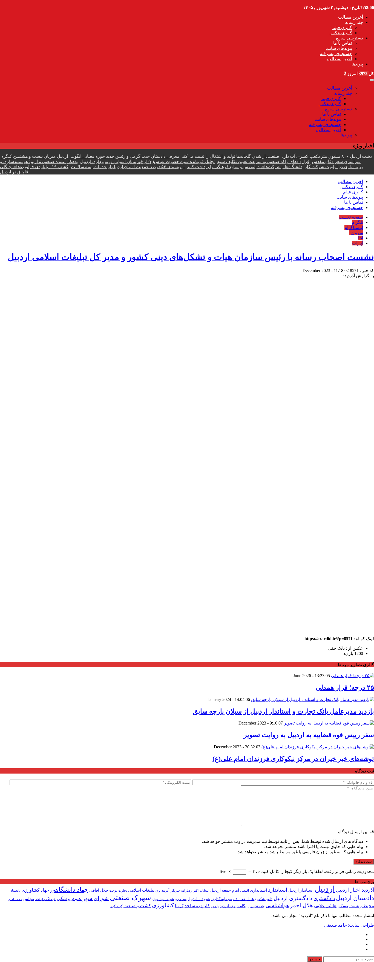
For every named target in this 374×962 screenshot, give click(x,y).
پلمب (215, 906)
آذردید (368, 890)
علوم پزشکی (69, 898)
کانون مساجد (197, 905)
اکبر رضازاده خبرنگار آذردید (180, 890)
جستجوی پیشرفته (336, 53)
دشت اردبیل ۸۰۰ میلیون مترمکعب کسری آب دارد (327, 156)
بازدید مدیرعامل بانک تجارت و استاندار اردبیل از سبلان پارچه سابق (283, 711)
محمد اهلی (15, 899)
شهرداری (180, 899)
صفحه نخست (351, 217)
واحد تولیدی (257, 906)
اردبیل (325, 888)
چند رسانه (354, 22)
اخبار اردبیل (348, 890)
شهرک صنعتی (130, 898)
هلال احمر (301, 905)
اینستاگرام (353, 227)
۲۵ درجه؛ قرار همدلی (345, 687)
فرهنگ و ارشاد (45, 899)
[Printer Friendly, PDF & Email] (9, 632)
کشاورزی (163, 905)
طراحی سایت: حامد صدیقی (349, 925)
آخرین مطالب (350, 17)
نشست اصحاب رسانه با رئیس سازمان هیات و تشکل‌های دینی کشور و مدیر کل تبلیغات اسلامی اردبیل (191, 257)
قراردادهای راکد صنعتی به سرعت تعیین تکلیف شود (263, 161)
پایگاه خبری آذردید (234, 906)
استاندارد (277, 890)
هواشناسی (277, 905)
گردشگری (116, 906)
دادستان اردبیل (355, 898)
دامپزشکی (264, 899)
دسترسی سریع (349, 38)
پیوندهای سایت (339, 48)
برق (158, 890)
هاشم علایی (325, 905)
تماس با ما (342, 43)
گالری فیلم (342, 27)
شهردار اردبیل (199, 899)
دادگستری (324, 898)
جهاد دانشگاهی (69, 889)
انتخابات (204, 890)
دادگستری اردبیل (293, 898)
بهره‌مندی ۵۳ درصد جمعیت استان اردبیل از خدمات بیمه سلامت (128, 166)
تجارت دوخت (118, 890)
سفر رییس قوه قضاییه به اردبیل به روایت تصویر (309, 734)
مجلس (28, 899)
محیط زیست (361, 905)
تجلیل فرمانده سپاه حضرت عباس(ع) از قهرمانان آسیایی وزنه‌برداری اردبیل (147, 161)
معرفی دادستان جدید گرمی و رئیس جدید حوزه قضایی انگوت (124, 156)
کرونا (179, 905)
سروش (356, 232)
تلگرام (357, 222)
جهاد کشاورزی (35, 890)
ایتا (360, 238)
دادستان (15, 890)
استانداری (258, 890)
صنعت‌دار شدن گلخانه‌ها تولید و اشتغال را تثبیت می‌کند (230, 156)
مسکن (343, 906)
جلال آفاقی (98, 890)
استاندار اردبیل (300, 890)
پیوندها (357, 64)
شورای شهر (96, 898)
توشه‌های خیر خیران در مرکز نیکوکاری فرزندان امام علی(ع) (293, 758)
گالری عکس (340, 32)
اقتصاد (244, 890)
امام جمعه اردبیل (224, 890)
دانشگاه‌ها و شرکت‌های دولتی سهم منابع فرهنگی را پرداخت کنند (244, 166)
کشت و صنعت (137, 905)
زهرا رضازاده (244, 899)
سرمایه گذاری (221, 899)
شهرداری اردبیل (163, 899)
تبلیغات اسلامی (141, 890)
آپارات (357, 243)
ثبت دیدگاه (364, 862)
